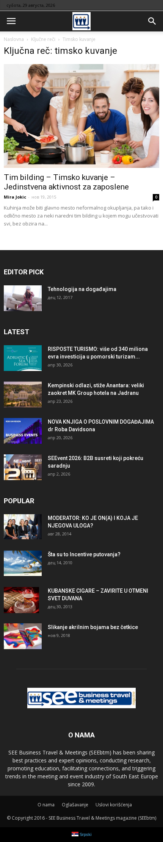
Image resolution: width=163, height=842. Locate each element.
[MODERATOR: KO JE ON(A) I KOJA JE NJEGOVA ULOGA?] (23, 527)
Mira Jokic (15, 197)
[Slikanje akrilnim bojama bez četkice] (23, 636)
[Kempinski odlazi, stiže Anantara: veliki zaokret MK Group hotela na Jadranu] (23, 395)
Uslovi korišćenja (114, 804)
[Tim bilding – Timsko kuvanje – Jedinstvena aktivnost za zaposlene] (81, 116)
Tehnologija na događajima (82, 289)
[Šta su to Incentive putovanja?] (23, 563)
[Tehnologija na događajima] (23, 298)
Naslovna (14, 39)
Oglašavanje (75, 804)
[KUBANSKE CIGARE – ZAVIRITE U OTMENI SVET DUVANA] (21, 600)
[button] (152, 21)
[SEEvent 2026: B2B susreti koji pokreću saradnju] (23, 467)
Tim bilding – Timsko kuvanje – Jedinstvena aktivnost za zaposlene (66, 182)
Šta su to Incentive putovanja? (84, 554)
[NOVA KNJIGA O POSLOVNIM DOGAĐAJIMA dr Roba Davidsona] (23, 431)
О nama (46, 804)
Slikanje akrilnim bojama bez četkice (93, 627)
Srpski (84, 834)
